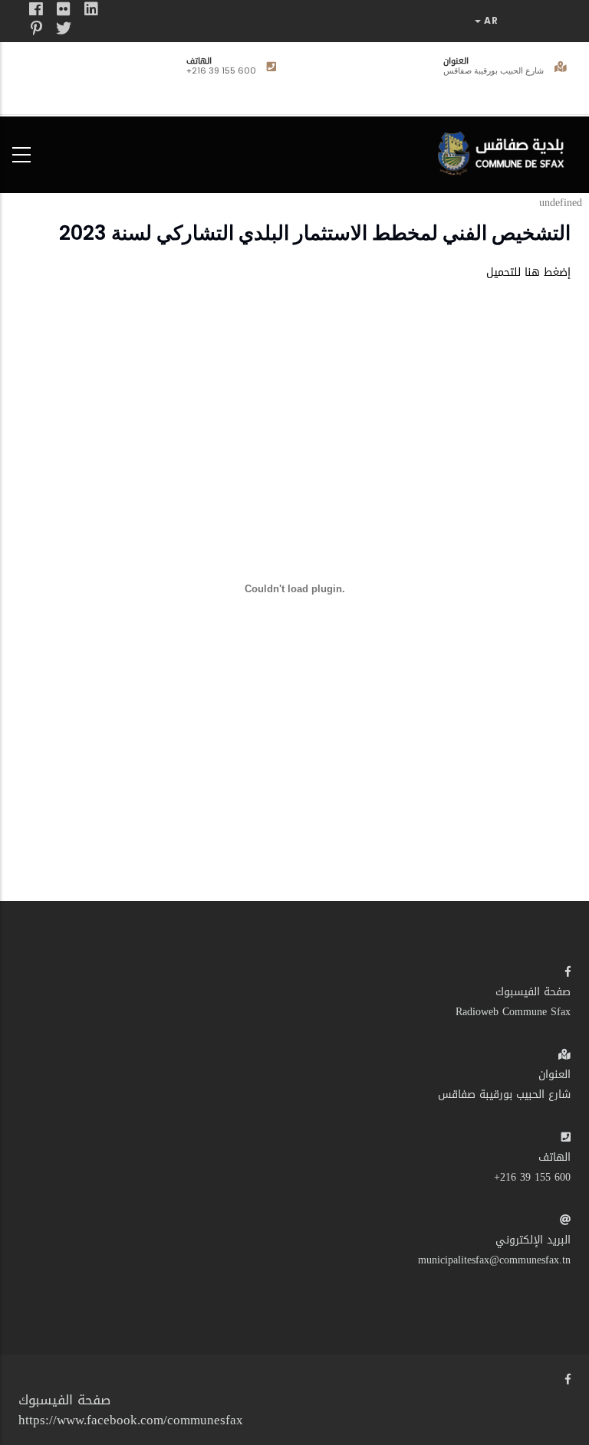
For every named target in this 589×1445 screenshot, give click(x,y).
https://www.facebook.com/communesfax (130, 1419)
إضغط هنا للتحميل (528, 272)
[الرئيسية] (504, 151)
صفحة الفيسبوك (533, 991)
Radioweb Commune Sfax (513, 1011)
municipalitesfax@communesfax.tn (494, 1260)
